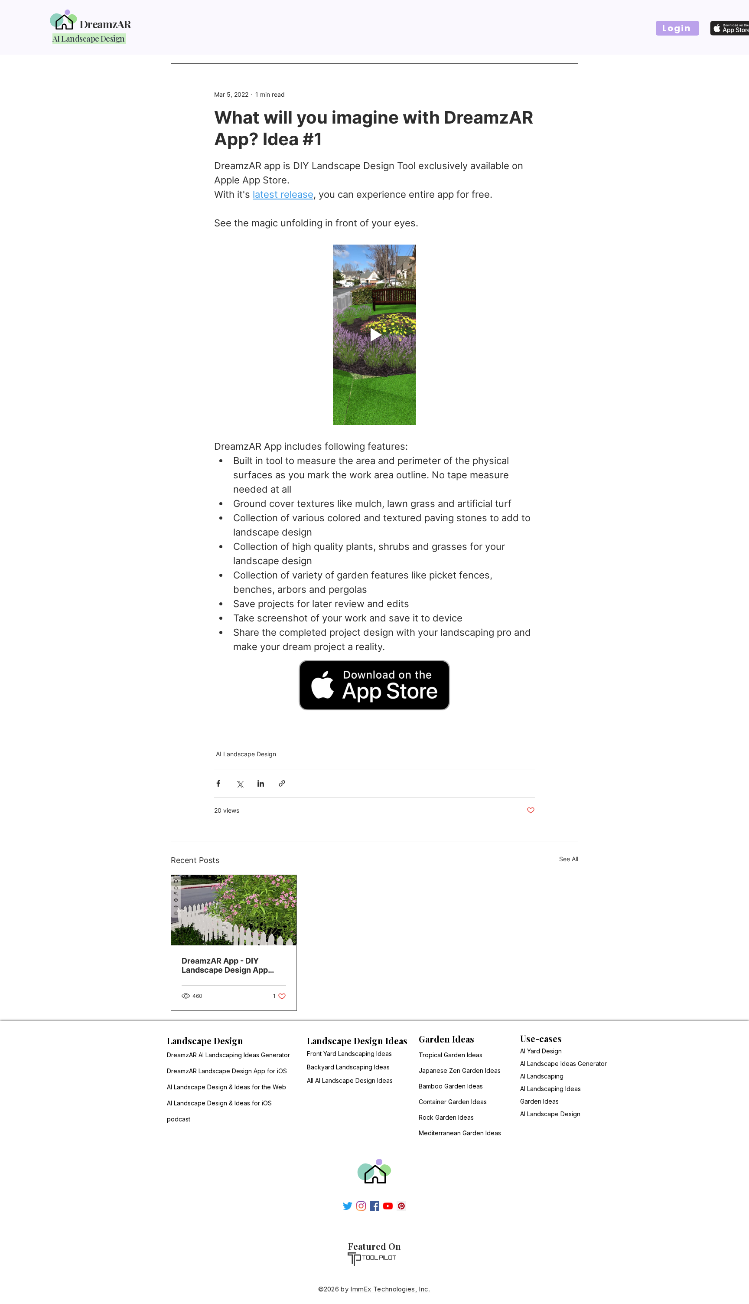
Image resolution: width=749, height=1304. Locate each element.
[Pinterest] (401, 1206)
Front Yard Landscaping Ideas (349, 1053)
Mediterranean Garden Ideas (436, 1133)
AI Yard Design (541, 1051)
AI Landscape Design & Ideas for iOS (218, 1103)
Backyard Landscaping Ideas (348, 1067)
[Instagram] (361, 1206)
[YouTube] (388, 1206)
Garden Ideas (539, 1101)
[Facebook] (374, 1206)
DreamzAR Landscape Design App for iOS (218, 1071)
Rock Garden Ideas (436, 1117)
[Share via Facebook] (218, 783)
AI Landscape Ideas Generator (563, 1063)
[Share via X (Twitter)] (239, 783)
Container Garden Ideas (436, 1101)
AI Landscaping (541, 1076)
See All (568, 859)
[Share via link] (282, 783)
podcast (178, 1119)
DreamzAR (105, 23)
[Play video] (374, 335)
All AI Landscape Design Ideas (350, 1080)
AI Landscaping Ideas (550, 1088)
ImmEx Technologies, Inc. (390, 1289)
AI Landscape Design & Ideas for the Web (218, 1087)
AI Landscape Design (246, 754)
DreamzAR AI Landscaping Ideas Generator (218, 1055)
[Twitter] (347, 1206)
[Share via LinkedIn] (261, 783)
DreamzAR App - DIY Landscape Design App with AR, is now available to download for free (232, 965)
